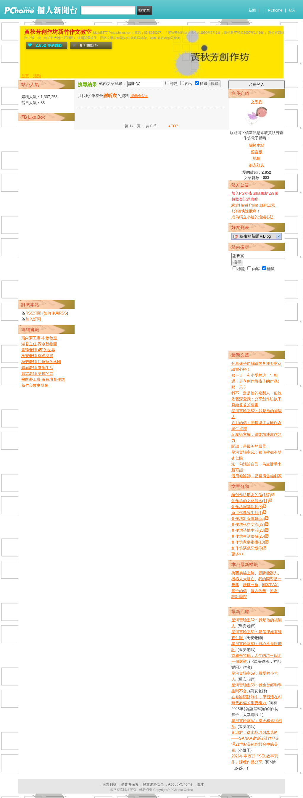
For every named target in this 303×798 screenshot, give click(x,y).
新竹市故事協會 (34, 385)
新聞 (252, 10)
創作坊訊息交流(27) (248, 524)
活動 (37, 76)
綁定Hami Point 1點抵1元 (253, 205)
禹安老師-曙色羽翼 (37, 356)
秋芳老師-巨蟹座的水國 (41, 361)
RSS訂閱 (33, 313)
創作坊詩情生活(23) (248, 530)
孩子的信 (239, 591)
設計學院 (239, 596)
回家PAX (270, 585)
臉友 (274, 591)
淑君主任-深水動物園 (39, 344)
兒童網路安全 (153, 784)
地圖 (256, 158)
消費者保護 (129, 784)
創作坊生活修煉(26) (248, 536)
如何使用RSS (55, 313)
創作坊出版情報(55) (248, 518)
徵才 (200, 784)
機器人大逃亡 (242, 579)
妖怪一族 (250, 585)
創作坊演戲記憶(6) (247, 548)
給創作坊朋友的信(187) (251, 495)
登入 (292, 10)
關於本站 (256, 145)
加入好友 (256, 165)
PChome (275, 10)
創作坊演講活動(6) (247, 506)
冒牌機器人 (268, 573)
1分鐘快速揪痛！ (245, 211)
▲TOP (172, 126)
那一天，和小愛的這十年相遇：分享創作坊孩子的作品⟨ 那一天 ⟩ (255, 381)
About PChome (180, 784)
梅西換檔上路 (242, 573)
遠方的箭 (258, 591)
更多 (237, 554)
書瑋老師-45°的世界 (38, 350)
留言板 (256, 152)
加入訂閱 (33, 319)
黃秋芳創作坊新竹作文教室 (58, 32)
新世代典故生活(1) (247, 512)
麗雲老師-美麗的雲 (37, 373)
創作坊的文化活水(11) (250, 501)
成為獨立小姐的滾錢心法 (252, 217)
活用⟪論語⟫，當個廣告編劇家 (256, 476)
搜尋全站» (139, 95)
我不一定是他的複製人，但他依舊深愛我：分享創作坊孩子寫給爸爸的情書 (256, 399)
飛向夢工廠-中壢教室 (39, 338)
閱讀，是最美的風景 (248, 446)
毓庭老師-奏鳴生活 (37, 367)
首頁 (25, 76)
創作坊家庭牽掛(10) (248, 542)
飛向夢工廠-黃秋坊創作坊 (43, 379)
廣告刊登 (109, 784)
